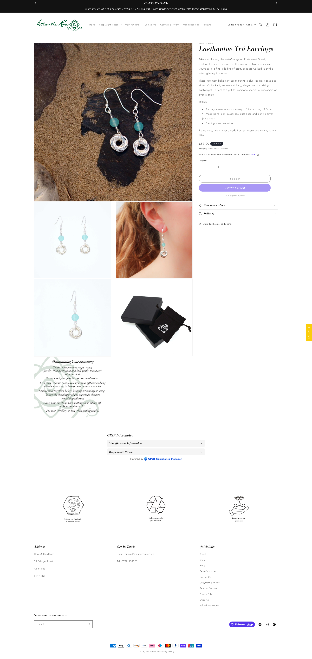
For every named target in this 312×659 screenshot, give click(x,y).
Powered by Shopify (165, 651)
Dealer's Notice (208, 571)
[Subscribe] (88, 624)
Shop (202, 560)
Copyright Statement (210, 582)
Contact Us (205, 577)
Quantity (203, 160)
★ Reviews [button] (309, 332)
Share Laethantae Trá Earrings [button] (218, 223)
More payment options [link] (235, 195)
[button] (110, 24)
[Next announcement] (276, 3)
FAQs (202, 565)
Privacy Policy (207, 594)
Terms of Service (208, 588)
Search (203, 554)
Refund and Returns (210, 605)
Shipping (203, 148)
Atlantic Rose (151, 651)
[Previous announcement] (35, 3)
